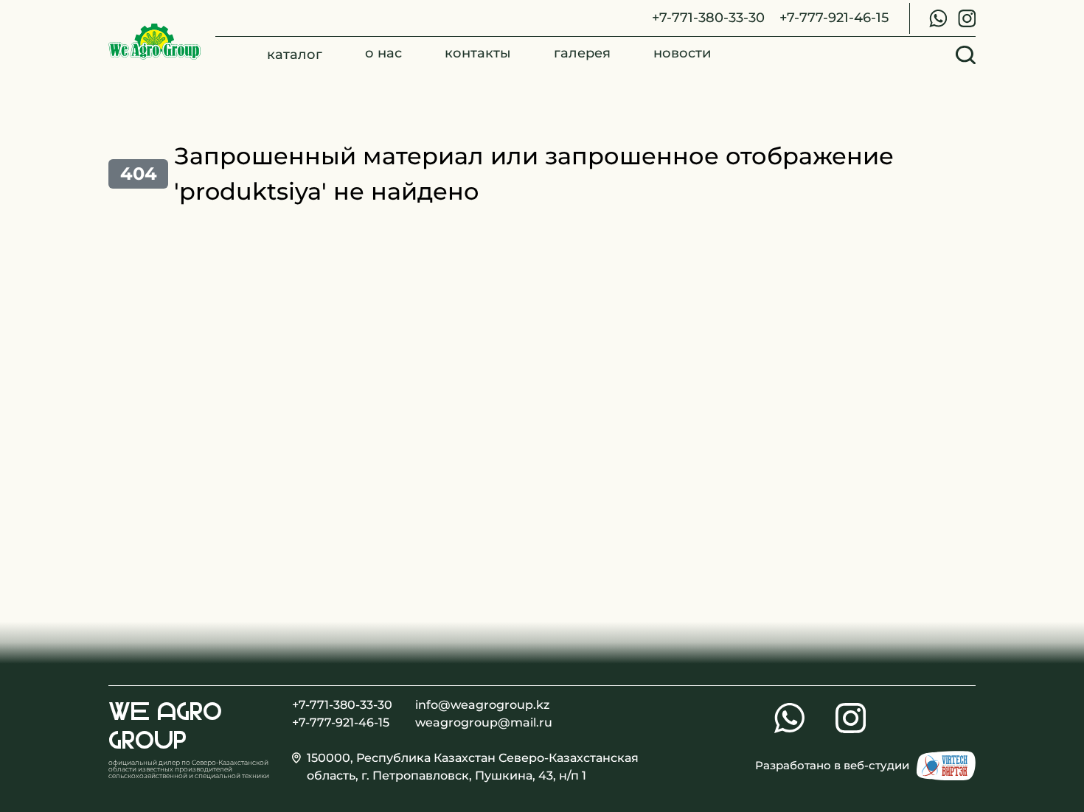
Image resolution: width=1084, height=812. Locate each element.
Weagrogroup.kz (154, 42)
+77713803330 (938, 18)
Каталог (294, 54)
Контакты (478, 53)
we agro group (165, 725)
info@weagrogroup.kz (468, 705)
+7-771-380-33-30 (708, 17)
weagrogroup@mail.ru (468, 722)
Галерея (582, 53)
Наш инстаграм (967, 18)
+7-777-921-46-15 (834, 17)
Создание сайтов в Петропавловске (946, 765)
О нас (383, 53)
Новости (682, 53)
